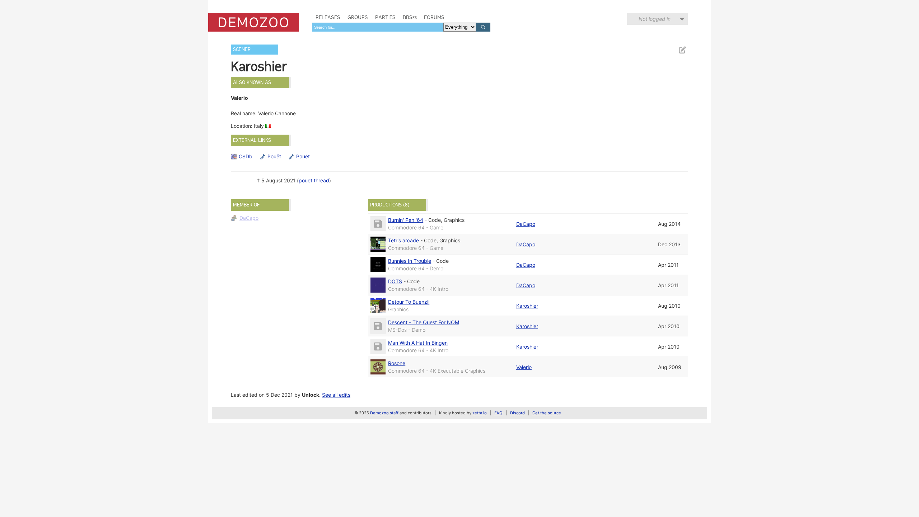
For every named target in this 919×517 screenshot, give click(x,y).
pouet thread (314, 180)
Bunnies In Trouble (409, 261)
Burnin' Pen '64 (405, 220)
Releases (328, 17)
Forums (434, 17)
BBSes (410, 17)
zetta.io (479, 412)
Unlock (310, 395)
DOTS (395, 281)
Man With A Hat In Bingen (418, 343)
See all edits (336, 395)
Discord (517, 412)
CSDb (245, 156)
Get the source (546, 412)
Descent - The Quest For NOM (423, 322)
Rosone (396, 363)
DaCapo (248, 218)
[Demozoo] (253, 22)
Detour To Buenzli (408, 302)
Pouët (274, 156)
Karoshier (527, 306)
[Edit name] (682, 50)
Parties (385, 17)
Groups (357, 17)
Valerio (524, 367)
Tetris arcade (403, 240)
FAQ (498, 412)
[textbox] (377, 27)
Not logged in (655, 19)
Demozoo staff (384, 412)
